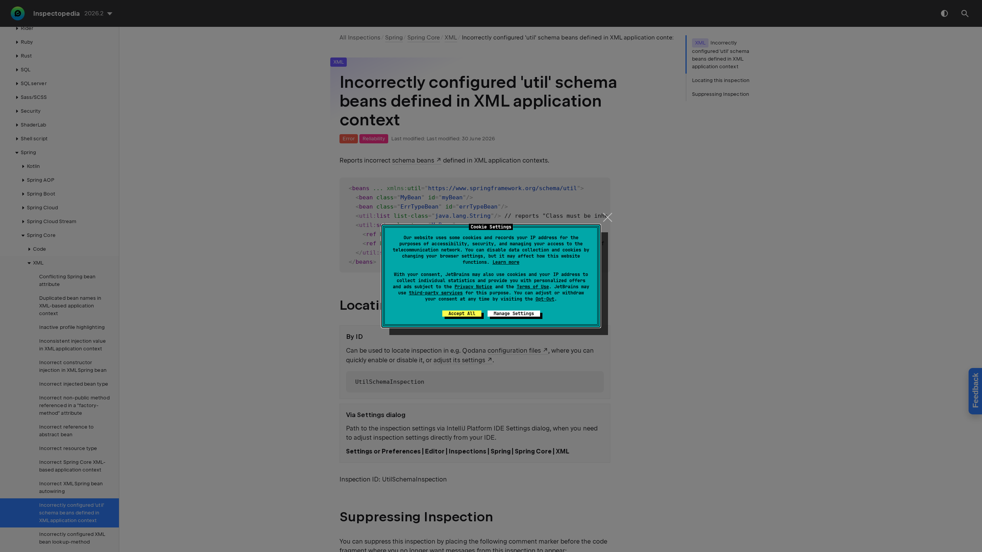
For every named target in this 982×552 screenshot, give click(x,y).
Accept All (461, 313)
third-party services (436, 293)
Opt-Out (544, 299)
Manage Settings (514, 313)
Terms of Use (533, 287)
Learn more (506, 262)
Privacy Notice (473, 287)
